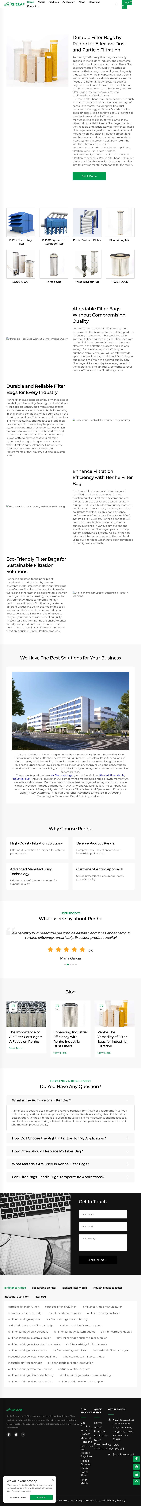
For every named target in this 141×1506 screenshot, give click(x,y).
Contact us (33, 6)
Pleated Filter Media (111, 775)
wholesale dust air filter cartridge (83, 1356)
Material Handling (86, 1440)
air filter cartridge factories (103, 1313)
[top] (136, 1482)
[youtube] (16, 1434)
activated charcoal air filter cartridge (30, 1325)
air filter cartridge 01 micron (70, 1350)
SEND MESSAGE (98, 1260)
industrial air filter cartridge (25, 1362)
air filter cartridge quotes (116, 1331)
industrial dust (21, 778)
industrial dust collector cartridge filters (32, 1356)
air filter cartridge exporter (24, 1319)
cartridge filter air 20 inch (60, 1306)
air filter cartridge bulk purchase (28, 1331)
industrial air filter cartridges (110, 1350)
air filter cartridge (61, 775)
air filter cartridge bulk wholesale (86, 1344)
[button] (65, 964)
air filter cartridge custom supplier (29, 1337)
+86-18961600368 (116, 1447)
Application (69, 2)
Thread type (54, 281)
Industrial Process (86, 1432)
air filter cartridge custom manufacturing (85, 1375)
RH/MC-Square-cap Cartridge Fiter (54, 242)
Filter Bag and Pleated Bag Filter (87, 1451)
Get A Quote (89, 176)
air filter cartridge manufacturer (102, 1306)
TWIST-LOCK (120, 281)
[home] (14, 4)
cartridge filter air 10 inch (23, 1306)
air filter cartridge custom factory (67, 1319)
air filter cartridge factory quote (27, 1350)
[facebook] (8, 1434)
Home (30, 2)
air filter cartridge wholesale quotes (30, 1381)
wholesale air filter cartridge (25, 1313)
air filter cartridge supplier (65, 1313)
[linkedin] (23, 1434)
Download (94, 2)
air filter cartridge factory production (70, 1362)
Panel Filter (84, 1473)
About (41, 2)
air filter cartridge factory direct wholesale (34, 1344)
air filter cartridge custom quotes (74, 1331)
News (82, 2)
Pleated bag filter (120, 240)
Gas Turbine (85, 1424)
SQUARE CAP (21, 281)
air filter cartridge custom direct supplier (82, 1337)
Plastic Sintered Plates (87, 240)
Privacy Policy (115, 1500)
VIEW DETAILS (21, 222)
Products (54, 2)
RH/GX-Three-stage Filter (21, 242)
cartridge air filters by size (74, 1369)
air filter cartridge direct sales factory (31, 1375)
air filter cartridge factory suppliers (80, 1325)
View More (15, 1048)
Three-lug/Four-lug (87, 281)
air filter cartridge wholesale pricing (30, 1369)
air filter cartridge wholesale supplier (81, 1381)
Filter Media (84, 1481)
